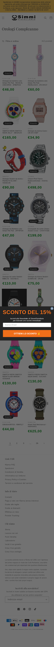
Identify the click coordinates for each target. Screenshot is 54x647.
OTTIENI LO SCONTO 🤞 (27, 333)
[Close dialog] (52, 308)
